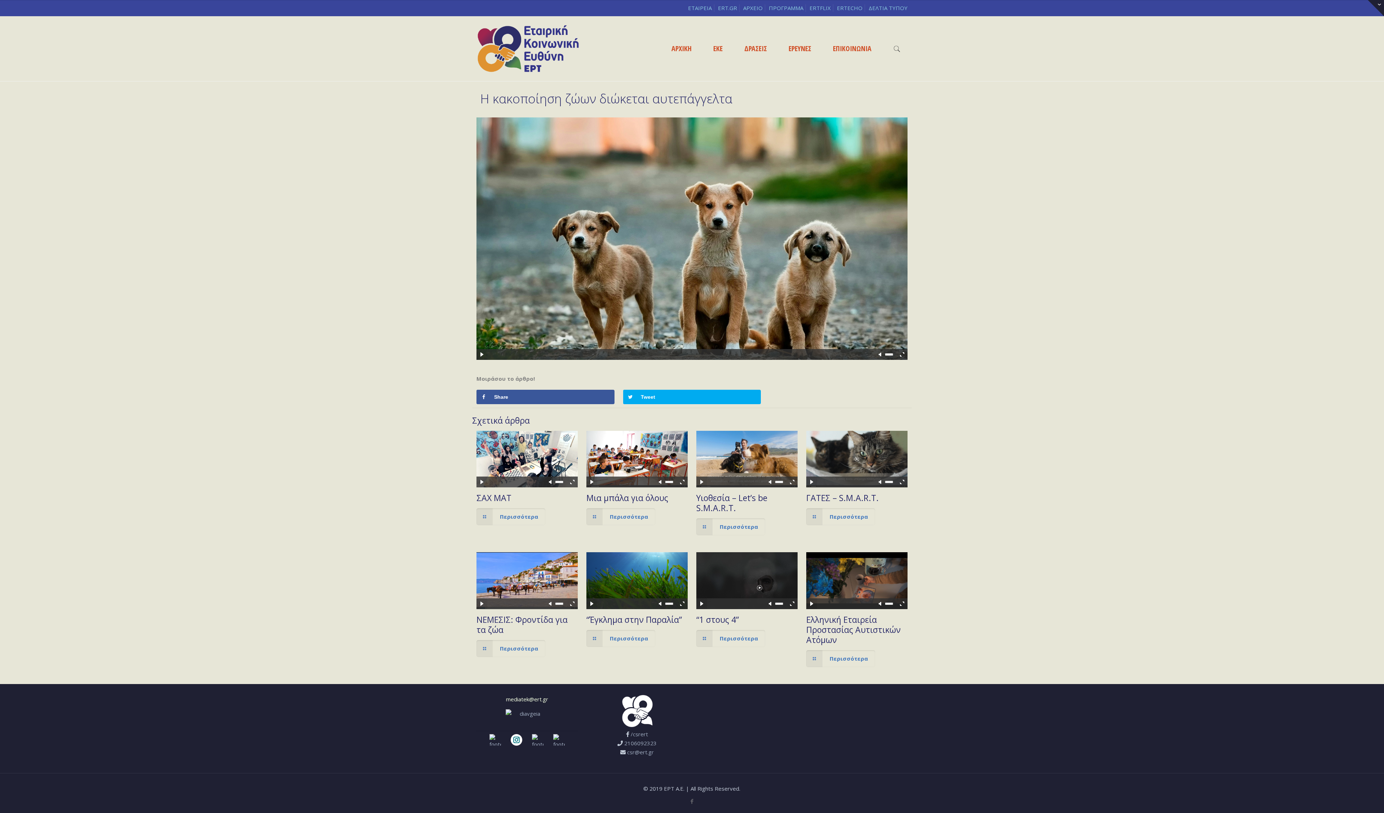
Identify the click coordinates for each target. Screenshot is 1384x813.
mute (880, 354)
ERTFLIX (820, 8)
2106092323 (640, 743)
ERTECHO (849, 8)
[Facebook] (692, 801)
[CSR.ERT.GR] (528, 48)
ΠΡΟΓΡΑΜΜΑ (786, 8)
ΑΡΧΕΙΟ (753, 8)
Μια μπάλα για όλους (627, 498)
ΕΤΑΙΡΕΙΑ (700, 8)
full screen (902, 354)
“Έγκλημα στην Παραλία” (634, 619)
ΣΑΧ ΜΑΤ (493, 498)
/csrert (639, 734)
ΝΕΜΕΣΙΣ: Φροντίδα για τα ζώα (522, 624)
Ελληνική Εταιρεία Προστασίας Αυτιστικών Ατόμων (853, 630)
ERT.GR (727, 8)
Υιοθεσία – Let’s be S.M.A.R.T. (731, 503)
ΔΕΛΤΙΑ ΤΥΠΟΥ (888, 8)
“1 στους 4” (717, 619)
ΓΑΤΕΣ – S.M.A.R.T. (842, 498)
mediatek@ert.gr (527, 699)
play (692, 228)
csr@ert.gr (640, 752)
